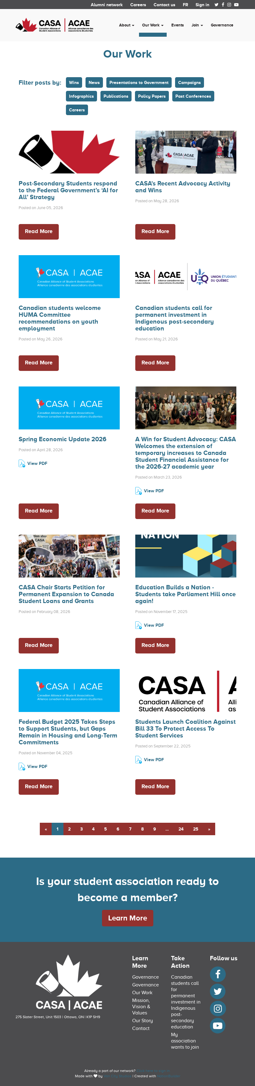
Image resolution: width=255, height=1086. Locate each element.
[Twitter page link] (217, 4)
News (94, 82)
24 (180, 828)
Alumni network (107, 4)
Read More (39, 231)
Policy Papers (152, 96)
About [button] (125, 25)
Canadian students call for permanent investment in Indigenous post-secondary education (186, 1002)
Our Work (142, 992)
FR (185, 4)
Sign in (202, 4)
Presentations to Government (139, 82)
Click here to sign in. (154, 1071)
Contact (141, 1028)
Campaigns (189, 82)
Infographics (81, 96)
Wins (74, 82)
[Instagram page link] (229, 4)
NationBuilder (168, 1076)
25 (195, 828)
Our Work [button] (151, 25)
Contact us (164, 4)
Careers (138, 4)
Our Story (142, 1020)
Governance (222, 25)
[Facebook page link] (223, 4)
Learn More (127, 918)
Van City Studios (118, 1076)
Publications (116, 96)
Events (177, 25)
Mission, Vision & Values (141, 1007)
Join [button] (196, 25)
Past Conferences (193, 96)
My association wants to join (185, 1041)
